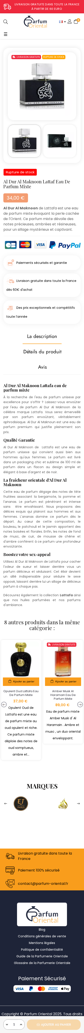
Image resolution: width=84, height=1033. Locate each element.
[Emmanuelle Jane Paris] (21, 803)
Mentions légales (42, 943)
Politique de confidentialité (42, 949)
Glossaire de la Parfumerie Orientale (42, 963)
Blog (42, 929)
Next (78, 803)
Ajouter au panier (55, 1024)
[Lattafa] (63, 803)
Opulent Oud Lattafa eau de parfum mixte (21, 693)
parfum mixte (41, 218)
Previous (5, 803)
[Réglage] (70, 22)
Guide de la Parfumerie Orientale (42, 956)
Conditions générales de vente (42, 936)
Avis (42, 366)
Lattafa (50, 208)
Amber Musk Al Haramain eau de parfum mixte (63, 695)
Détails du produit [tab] (42, 351)
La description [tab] (42, 336)
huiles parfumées (35, 600)
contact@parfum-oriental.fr (43, 883)
